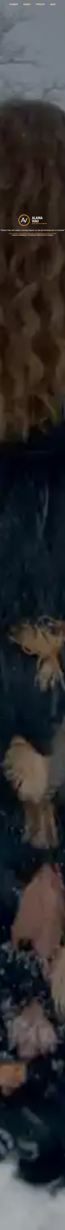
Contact (27, 4)
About (53, 4)
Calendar (13, 4)
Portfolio (40, 4)
